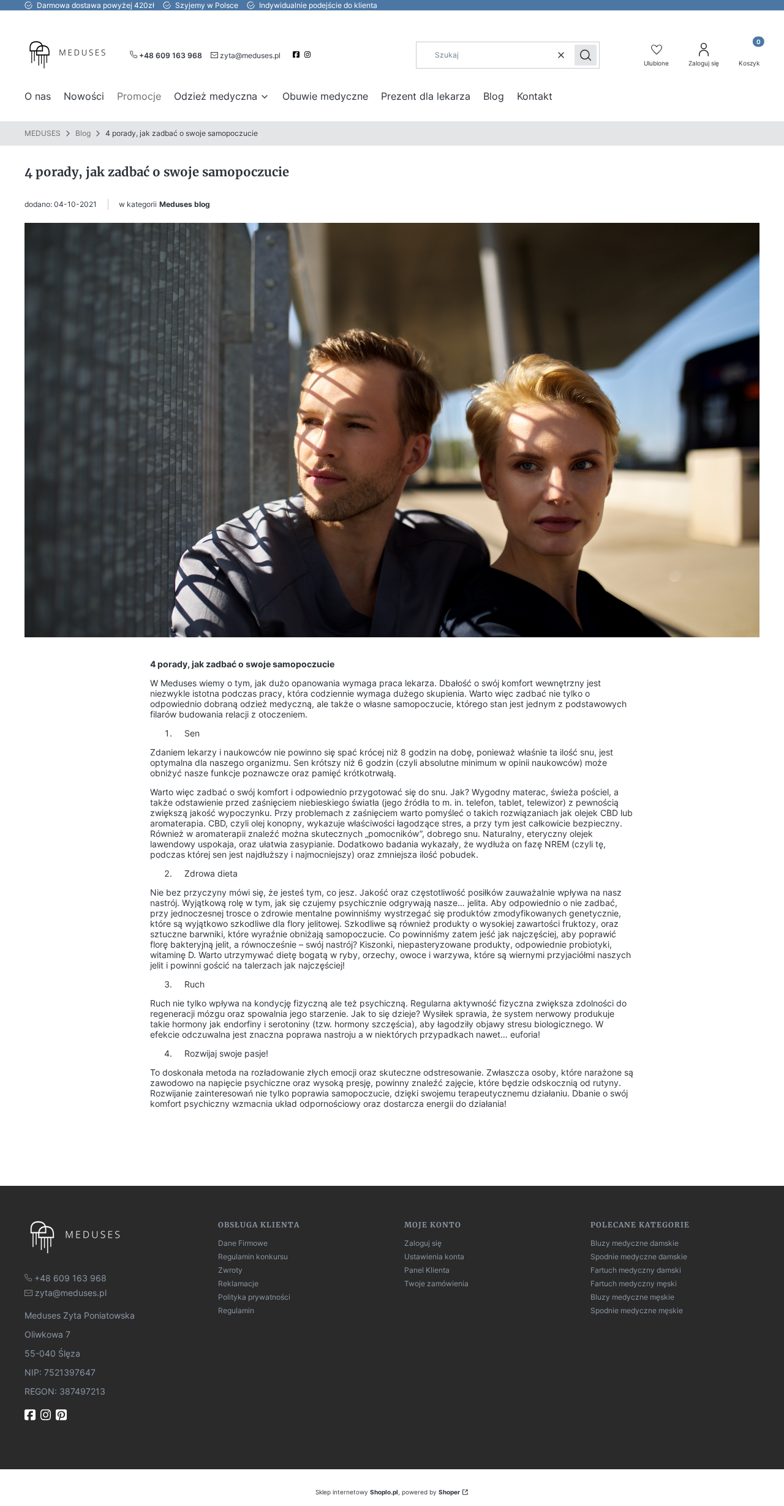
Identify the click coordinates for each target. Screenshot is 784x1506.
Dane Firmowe (243, 1243)
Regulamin (236, 1310)
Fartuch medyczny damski (635, 1270)
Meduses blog (184, 204)
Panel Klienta (427, 1270)
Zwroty (230, 1270)
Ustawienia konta (434, 1256)
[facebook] (297, 54)
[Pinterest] (62, 1415)
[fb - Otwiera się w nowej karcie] (31, 1415)
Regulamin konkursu (253, 1256)
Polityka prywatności (254, 1297)
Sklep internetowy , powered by (387, 1492)
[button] (586, 55)
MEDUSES (42, 133)
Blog (83, 133)
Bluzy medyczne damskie (634, 1243)
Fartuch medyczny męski (633, 1283)
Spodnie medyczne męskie (636, 1310)
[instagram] (309, 54)
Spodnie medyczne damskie (638, 1256)
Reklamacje (238, 1283)
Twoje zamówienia (436, 1283)
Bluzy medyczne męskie (632, 1297)
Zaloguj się (423, 1243)
